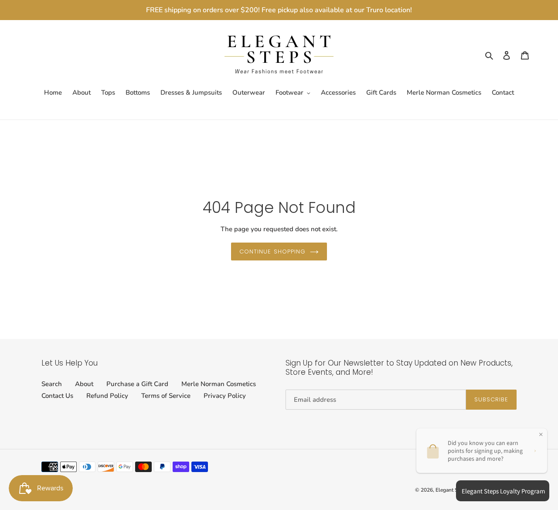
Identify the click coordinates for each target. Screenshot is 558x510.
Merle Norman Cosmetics (218, 384)
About (84, 384)
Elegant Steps (452, 489)
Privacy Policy (225, 395)
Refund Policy (107, 395)
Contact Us (57, 395)
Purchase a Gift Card (137, 384)
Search (51, 384)
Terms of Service (166, 395)
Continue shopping (272, 251)
